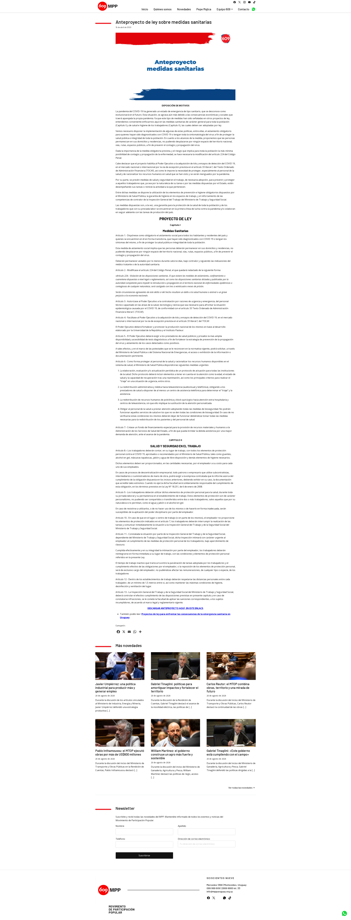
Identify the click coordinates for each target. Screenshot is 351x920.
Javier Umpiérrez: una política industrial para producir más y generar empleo (115, 687)
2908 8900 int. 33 (231, 888)
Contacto (243, 9)
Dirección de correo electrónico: (194, 838)
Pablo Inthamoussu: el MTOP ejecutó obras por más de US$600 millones (119, 752)
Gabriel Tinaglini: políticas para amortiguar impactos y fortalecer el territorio (174, 687)
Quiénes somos (163, 9)
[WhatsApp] (224, 898)
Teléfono (120, 838)
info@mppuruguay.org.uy (220, 891)
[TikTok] (229, 898)
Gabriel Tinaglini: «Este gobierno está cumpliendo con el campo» (228, 752)
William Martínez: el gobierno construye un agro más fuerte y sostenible (172, 754)
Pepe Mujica (203, 9)
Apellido (182, 825)
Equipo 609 (223, 9)
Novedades (184, 9)
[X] (213, 898)
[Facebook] (208, 898)
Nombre (120, 825)
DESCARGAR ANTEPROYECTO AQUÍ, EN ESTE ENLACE (175, 608)
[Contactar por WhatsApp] (344, 913)
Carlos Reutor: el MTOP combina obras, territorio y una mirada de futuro (228, 687)
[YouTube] (219, 898)
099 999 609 (213, 888)
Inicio (144, 9)
